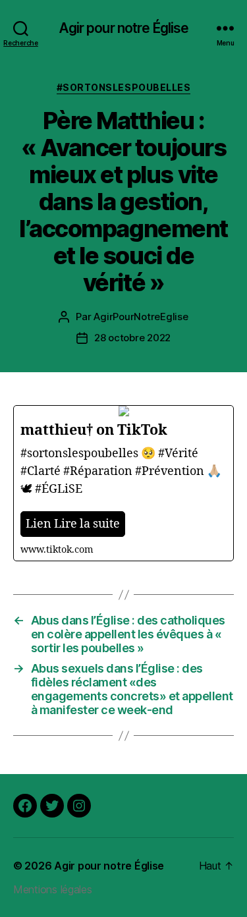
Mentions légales (52, 889)
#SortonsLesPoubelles (123, 87)
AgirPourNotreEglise (141, 316)
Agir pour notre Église (124, 28)
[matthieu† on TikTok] (123, 483)
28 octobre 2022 (132, 337)
